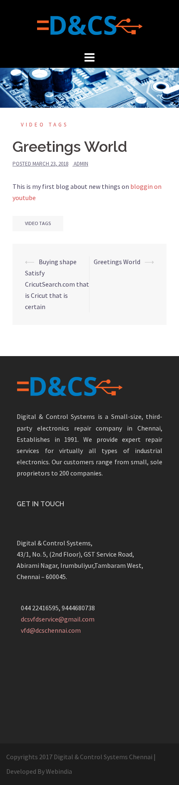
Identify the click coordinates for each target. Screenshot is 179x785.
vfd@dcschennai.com (51, 630)
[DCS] (89, 24)
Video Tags (44, 124)
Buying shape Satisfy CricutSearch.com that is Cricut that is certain (57, 284)
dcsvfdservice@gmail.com (57, 619)
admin (81, 163)
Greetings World (117, 262)
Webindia (59, 771)
